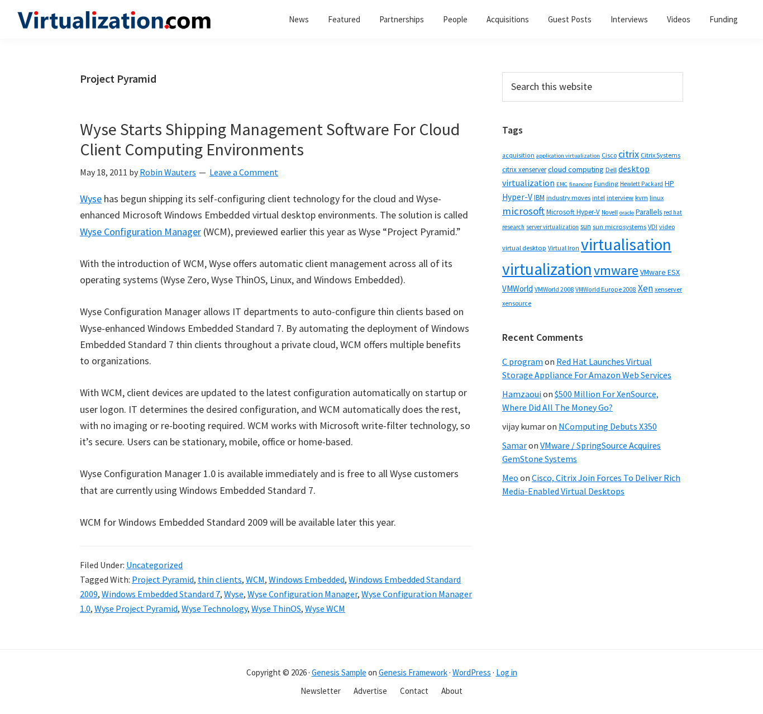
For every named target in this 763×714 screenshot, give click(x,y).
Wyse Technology (214, 608)
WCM (255, 579)
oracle (626, 212)
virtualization (547, 269)
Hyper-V (517, 197)
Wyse (91, 198)
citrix (628, 153)
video (667, 226)
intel (598, 198)
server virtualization (552, 227)
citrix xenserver (524, 169)
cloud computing (576, 169)
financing (580, 184)
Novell (610, 212)
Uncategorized (154, 564)
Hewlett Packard (641, 184)
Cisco (609, 155)
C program (522, 361)
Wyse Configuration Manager (140, 231)
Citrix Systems (660, 155)
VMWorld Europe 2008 (605, 289)
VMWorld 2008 (554, 289)
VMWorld (517, 288)
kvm (641, 197)
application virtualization (568, 155)
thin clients (220, 579)
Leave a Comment (243, 172)
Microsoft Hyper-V (573, 211)
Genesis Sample (339, 672)
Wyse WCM (325, 608)
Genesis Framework (413, 672)
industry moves (568, 197)
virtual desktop (524, 248)
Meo (510, 477)
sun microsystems (619, 226)
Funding (606, 183)
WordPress (471, 672)
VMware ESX (660, 272)
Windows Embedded (307, 579)
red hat (673, 212)
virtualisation (626, 244)
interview (620, 197)
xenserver (668, 289)
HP (669, 183)
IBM (539, 197)
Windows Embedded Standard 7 (161, 593)
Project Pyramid (163, 579)
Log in (506, 672)
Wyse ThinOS (276, 608)
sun (585, 226)
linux (657, 197)
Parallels (649, 212)
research (513, 227)
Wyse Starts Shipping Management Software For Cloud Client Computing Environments (270, 139)
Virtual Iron (563, 248)
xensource (516, 303)
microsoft (523, 210)
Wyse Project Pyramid (136, 608)
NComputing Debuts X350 (608, 426)
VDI (652, 226)
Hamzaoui (521, 393)
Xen (645, 288)
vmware (616, 270)
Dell (611, 169)
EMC (562, 184)
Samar (514, 445)
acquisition (518, 155)
